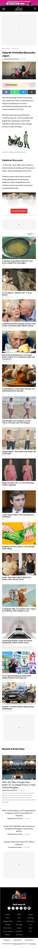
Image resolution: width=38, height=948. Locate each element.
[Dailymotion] (29, 908)
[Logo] (19, 9)
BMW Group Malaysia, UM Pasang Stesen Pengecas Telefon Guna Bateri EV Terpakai (19, 813)
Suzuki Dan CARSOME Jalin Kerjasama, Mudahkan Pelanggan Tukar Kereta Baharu (19, 828)
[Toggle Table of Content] (30, 85)
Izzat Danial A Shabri (15, 847)
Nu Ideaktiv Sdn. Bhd (17, 943)
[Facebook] (9, 908)
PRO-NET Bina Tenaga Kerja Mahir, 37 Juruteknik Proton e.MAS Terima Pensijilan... (18, 785)
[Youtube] (25, 908)
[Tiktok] (21, 908)
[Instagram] (13, 908)
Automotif (15, 48)
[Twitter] (17, 908)
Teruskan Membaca (19, 211)
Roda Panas (6, 48)
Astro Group (33, 943)
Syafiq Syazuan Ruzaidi (11, 59)
